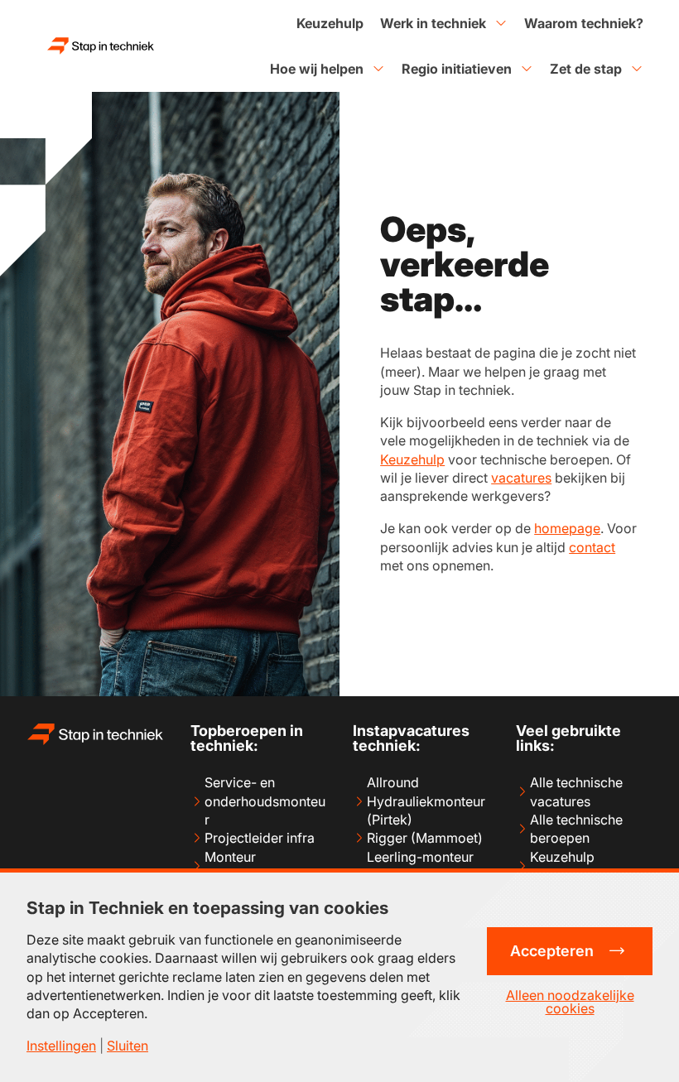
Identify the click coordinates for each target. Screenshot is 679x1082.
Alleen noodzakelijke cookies (570, 1001)
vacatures (521, 477)
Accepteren (552, 950)
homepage (567, 528)
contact (592, 547)
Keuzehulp (412, 459)
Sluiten (127, 1045)
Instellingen (61, 1045)
